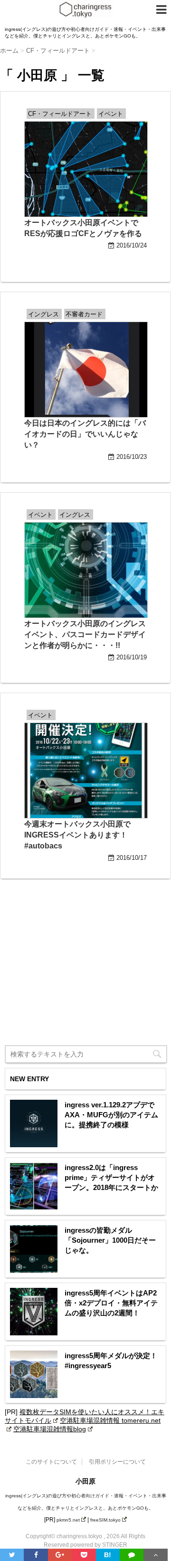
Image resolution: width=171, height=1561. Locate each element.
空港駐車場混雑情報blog (49, 1429)
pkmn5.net (68, 1520)
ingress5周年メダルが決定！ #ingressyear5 (111, 1361)
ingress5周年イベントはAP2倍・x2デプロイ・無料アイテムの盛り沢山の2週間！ (111, 1303)
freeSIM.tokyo (105, 1520)
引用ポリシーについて (117, 1461)
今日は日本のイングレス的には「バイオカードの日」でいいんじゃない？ (85, 434)
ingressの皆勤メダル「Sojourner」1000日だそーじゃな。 (110, 1240)
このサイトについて (51, 1461)
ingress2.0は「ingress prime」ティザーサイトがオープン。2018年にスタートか (111, 1177)
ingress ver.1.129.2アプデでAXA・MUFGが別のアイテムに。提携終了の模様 (111, 1115)
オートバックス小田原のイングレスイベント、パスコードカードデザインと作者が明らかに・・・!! (85, 634)
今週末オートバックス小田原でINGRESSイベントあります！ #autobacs (77, 835)
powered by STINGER (98, 1545)
